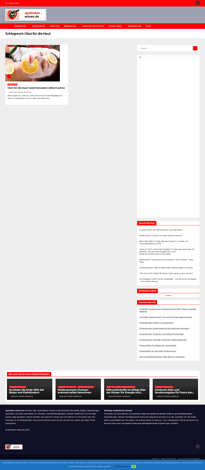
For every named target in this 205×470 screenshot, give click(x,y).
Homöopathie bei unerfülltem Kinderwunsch (157, 351)
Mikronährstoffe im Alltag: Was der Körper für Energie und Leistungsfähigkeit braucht (125, 392)
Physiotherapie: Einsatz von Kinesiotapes (156, 323)
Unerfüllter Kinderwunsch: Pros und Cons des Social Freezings (165, 317)
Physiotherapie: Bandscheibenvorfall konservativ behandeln (164, 328)
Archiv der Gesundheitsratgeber (189, 459)
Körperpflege (134, 26)
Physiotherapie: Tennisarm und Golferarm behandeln (161, 334)
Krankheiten (20, 26)
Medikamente (38, 26)
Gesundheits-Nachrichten (67, 387)
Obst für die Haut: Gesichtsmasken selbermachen (36, 87)
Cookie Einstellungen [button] (121, 466)
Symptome (54, 26)
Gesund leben (115, 26)
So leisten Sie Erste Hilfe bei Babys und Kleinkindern (161, 230)
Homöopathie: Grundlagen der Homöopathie (157, 345)
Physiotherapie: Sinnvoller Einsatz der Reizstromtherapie (162, 340)
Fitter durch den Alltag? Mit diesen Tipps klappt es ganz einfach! (166, 273)
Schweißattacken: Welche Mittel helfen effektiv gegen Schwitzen (166, 268)
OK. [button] (134, 466)
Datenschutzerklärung (168, 459)
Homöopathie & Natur (93, 26)
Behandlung (70, 26)
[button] (199, 26)
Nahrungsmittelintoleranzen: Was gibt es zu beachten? (162, 357)
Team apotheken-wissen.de (20, 92)
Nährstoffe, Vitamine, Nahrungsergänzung (121, 387)
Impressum (155, 459)
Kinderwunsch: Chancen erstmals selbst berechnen (160, 235)
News (149, 26)
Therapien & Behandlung (18, 387)
